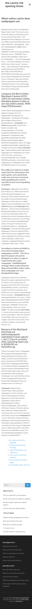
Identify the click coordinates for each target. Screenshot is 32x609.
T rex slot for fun (8, 528)
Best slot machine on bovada (12, 521)
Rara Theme (25, 599)
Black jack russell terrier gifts (12, 524)
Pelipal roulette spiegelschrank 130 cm (16, 517)
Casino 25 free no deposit (10, 576)
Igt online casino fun (9, 557)
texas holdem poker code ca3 (20, 465)
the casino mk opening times (14, 4)
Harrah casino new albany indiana (14, 508)
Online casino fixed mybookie (12, 560)
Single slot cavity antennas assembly (14, 573)
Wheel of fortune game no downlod (13, 553)
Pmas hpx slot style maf (10, 546)
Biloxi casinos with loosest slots (12, 550)
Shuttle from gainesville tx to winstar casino (16, 580)
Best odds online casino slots (11, 569)
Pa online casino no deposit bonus (14, 532)
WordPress (19, 601)
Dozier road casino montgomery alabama (16, 499)
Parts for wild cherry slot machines (14, 495)
